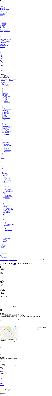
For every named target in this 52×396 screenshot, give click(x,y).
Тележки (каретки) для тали (7, 220)
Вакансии (1, 382)
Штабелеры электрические (7, 198)
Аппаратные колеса (2, 289)
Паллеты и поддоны (5, 240)
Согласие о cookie (1, 388)
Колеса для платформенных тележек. (13, 260)
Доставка (1, 284)
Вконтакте (2, 70)
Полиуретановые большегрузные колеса (12, 259)
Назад (3, 172)
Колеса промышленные (2, 259)
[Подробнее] (0, 350)
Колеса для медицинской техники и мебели (46, 259)
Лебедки (5, 217)
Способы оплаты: (1, 285)
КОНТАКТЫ (1, 370)
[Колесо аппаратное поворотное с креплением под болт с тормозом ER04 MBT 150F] (8, 264)
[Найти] (0, 157)
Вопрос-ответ (1, 386)
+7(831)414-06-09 (1, 62)
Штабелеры (4, 193)
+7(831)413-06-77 (2, 61)
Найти (0, 394)
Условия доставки (2, 385)
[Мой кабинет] (0, 164)
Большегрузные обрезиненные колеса (19, 259)
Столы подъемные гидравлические (6, 200)
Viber (1, 71)
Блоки (5, 228)
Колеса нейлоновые (31, 259)
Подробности (1, 280)
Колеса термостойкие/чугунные (36, 259)
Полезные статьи (1, 383)
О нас (2, 243)
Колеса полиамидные (7, 259)
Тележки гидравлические (5, 174)
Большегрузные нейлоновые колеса (26, 259)
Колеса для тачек (40, 259)
